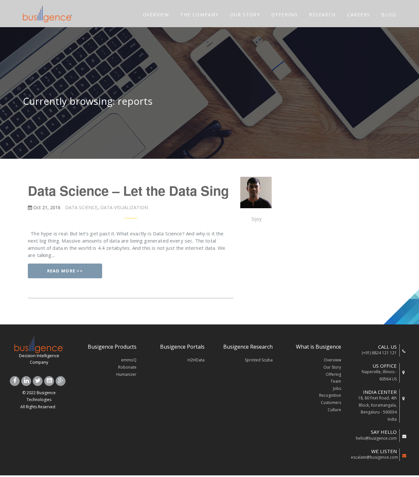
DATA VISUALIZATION (123, 207)
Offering (333, 374)
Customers (331, 402)
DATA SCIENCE (81, 207)
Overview (332, 360)
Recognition (330, 395)
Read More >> (65, 271)
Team (336, 381)
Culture (334, 410)
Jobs (337, 388)
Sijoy (256, 219)
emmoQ (129, 360)
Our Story (332, 367)
